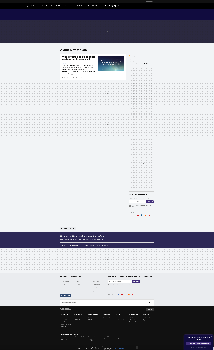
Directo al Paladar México (106, 337)
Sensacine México (93, 337)
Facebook (134, 215)
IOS (71, 6)
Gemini (145, 61)
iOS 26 (94, 291)
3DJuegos (77, 317)
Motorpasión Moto (120, 319)
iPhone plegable (133, 59)
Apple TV (79, 284)
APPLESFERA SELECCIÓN (58, 6)
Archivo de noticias (69, 228)
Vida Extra (77, 319)
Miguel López (71, 77)
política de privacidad (130, 284)
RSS (145, 215)
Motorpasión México (119, 337)
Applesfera (63, 321)
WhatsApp (105, 245)
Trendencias (132, 317)
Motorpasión (119, 317)
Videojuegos (144, 63)
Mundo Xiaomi (64, 326)
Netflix (139, 61)
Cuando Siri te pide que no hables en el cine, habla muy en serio (78, 58)
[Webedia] (150, 1)
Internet (137, 63)
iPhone (151, 61)
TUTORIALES (43, 6)
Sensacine (90, 317)
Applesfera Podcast (75, 245)
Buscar (150, 302)
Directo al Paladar (106, 317)
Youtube (115, 6)
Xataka (62, 317)
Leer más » (74, 75)
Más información (119, 348)
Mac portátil (96, 281)
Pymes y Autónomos (146, 320)
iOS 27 (141, 59)
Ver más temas (65, 295)
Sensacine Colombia (90, 340)
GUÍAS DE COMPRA (91, 6)
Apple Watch (132, 61)
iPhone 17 (79, 291)
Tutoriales (85, 245)
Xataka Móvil (64, 319)
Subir (148, 309)
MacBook (63, 291)
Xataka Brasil (64, 339)
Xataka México (64, 337)
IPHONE (33, 6)
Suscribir (150, 201)
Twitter (119, 6)
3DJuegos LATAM (79, 337)
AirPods (147, 59)
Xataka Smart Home (66, 324)
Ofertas (98, 245)
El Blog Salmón (147, 317)
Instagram (112, 6)
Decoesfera (132, 319)
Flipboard (109, 6)
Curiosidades (66, 63)
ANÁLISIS (79, 6)
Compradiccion (133, 321)
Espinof (90, 319)
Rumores (92, 245)
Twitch (106, 6)
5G (131, 63)
